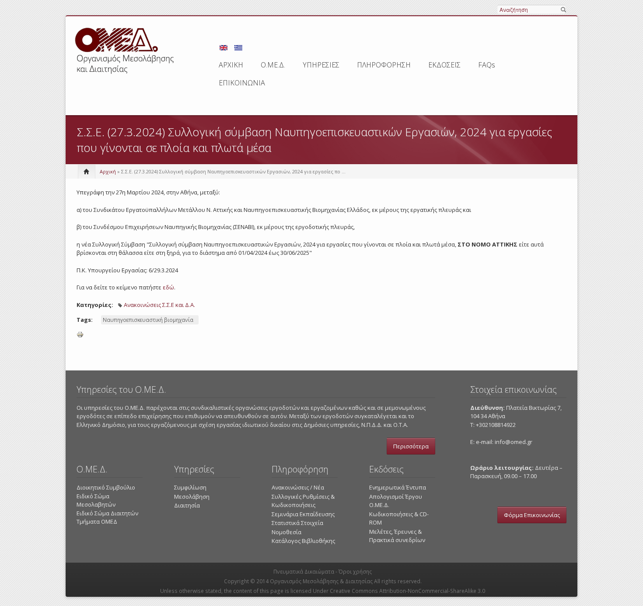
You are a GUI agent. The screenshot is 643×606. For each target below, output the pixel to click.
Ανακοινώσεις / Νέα (298, 487)
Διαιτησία (187, 505)
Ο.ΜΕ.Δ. (273, 64)
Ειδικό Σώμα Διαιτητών (107, 513)
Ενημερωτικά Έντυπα (397, 487)
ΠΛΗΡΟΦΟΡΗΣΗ (384, 64)
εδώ (168, 287)
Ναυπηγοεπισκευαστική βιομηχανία (148, 320)
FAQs (486, 64)
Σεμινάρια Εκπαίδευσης (303, 514)
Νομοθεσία (286, 532)
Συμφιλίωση (190, 487)
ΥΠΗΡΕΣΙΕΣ (321, 64)
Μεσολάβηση (192, 496)
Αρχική (108, 171)
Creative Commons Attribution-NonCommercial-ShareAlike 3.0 (407, 591)
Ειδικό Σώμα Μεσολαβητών (96, 500)
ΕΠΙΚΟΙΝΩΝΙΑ (242, 82)
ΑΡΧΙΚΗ (231, 64)
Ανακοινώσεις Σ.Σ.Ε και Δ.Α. (159, 305)
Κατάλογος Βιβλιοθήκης (303, 541)
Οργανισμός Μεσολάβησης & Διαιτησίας (321, 581)
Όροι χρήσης (355, 571)
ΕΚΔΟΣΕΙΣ (444, 64)
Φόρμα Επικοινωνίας (532, 515)
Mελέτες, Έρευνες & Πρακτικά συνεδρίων (397, 536)
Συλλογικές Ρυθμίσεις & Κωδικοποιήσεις (303, 501)
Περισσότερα (411, 446)
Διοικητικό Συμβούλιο (106, 487)
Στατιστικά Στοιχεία (297, 523)
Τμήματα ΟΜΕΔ (97, 521)
